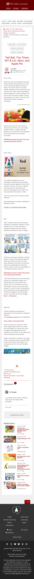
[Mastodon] (19, 544)
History (13, 23)
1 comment (21, 72)
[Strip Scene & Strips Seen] (10, 476)
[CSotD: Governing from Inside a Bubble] (10, 485)
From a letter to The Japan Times (14, 321)
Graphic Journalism (9, 33)
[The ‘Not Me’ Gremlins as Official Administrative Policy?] (10, 429)
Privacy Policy (17, 537)
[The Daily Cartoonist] (17, 4)
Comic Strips (11, 21)
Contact (15, 8)
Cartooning (5, 23)
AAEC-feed (18, 29)
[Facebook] (7, 544)
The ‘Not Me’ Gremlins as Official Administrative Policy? (23, 430)
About (8, 8)
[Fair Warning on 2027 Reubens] (10, 457)
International (28, 23)
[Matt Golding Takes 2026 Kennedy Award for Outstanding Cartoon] (10, 466)
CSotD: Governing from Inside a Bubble (23, 485)
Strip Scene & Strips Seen (23, 476)
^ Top (27, 502)
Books (19, 23)
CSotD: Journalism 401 (23, 448)
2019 (7, 29)
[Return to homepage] (17, 511)
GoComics (13, 296)
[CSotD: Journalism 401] (10, 448)
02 (13, 29)
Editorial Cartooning (24, 21)
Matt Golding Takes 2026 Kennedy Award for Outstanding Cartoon (23, 467)
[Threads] (23, 544)
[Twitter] (11, 544)
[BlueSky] (15, 544)
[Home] (4, 29)
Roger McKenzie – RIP (23, 438)
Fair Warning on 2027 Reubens (23, 457)
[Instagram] (26, 544)
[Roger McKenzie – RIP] (10, 439)
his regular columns (12, 317)
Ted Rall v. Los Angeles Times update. (15, 207)
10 (10, 29)
